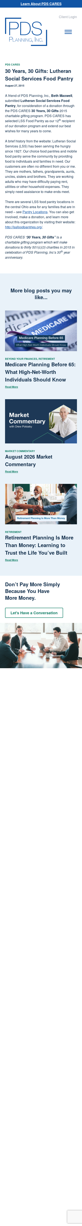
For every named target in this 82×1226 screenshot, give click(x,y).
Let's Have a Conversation (34, 613)
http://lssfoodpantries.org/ (23, 227)
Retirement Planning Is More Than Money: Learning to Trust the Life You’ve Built (39, 545)
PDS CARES (12, 64)
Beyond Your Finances (21, 359)
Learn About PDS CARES (41, 3)
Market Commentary (20, 451)
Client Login (68, 16)
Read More (11, 387)
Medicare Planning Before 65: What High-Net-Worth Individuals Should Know (40, 372)
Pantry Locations (35, 211)
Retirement (46, 359)
